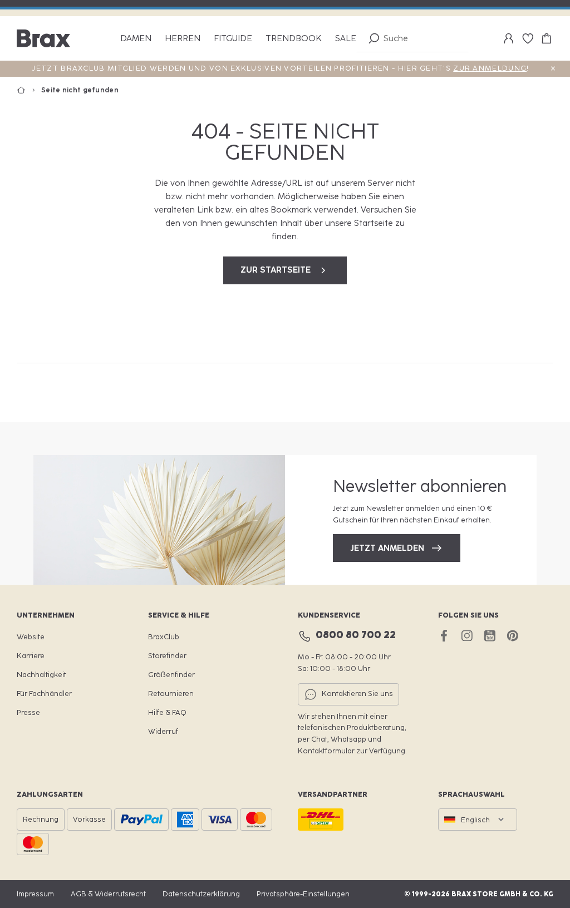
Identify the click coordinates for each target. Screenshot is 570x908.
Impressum (35, 894)
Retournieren (171, 693)
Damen (135, 38)
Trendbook (294, 38)
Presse (28, 712)
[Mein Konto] (508, 38)
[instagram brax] (467, 635)
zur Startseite (275, 270)
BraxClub (163, 636)
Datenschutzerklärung (201, 894)
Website (31, 636)
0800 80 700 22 (356, 635)
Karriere (31, 655)
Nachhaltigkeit (41, 674)
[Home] (29, 90)
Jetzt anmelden (387, 548)
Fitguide (233, 38)
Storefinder (167, 655)
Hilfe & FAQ (167, 712)
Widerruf (163, 731)
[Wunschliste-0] (527, 38)
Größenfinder (171, 674)
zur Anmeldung (490, 68)
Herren (182, 38)
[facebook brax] (444, 635)
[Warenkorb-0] (546, 38)
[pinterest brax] (512, 635)
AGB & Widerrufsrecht (108, 894)
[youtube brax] (489, 635)
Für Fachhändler (44, 693)
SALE (345, 38)
